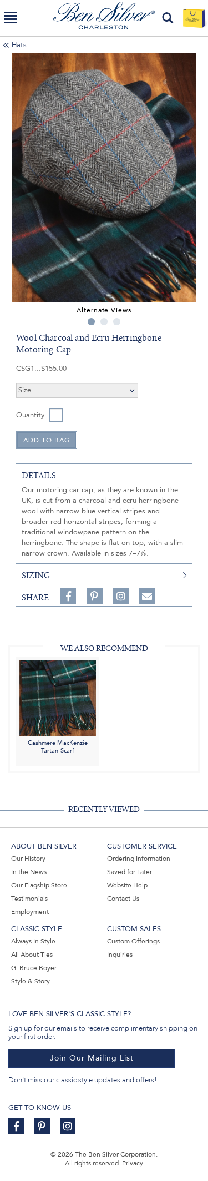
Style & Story (30, 981)
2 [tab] (104, 321)
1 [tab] (91, 321)
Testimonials (29, 898)
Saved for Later (129, 871)
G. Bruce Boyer (34, 967)
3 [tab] (116, 321)
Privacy (132, 1163)
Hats (19, 45)
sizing (36, 575)
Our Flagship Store (39, 885)
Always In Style (33, 941)
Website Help (127, 885)
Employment (30, 911)
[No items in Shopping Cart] (194, 18)
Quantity (30, 415)
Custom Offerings (133, 941)
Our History (28, 858)
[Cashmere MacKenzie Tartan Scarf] (57, 698)
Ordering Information (138, 858)
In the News (29, 871)
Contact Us (123, 898)
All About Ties (32, 954)
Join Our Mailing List (92, 1058)
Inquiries (120, 954)
